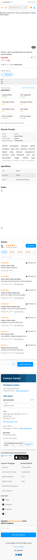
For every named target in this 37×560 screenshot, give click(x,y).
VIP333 (16, 134)
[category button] (2, 7)
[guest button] (34, 7)
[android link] (6, 457)
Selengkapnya (29, 444)
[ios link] (21, 457)
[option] (18, 30)
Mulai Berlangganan (18, 535)
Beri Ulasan (31, 246)
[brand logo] (6, 7)
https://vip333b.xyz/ (22, 391)
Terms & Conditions (18, 547)
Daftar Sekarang (25, 364)
